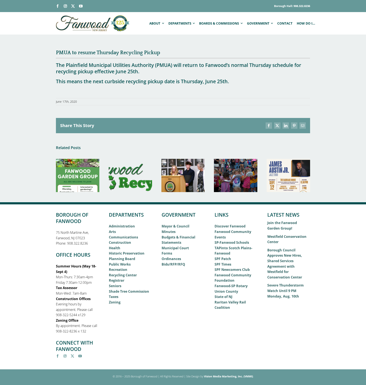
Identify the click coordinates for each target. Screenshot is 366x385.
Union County (226, 291)
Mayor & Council (175, 226)
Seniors (115, 286)
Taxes (113, 296)
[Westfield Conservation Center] (130, 161)
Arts (112, 231)
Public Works (120, 264)
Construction (120, 242)
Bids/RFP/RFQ (173, 264)
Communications (123, 237)
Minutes (169, 231)
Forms (167, 253)
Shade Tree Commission (129, 291)
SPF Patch (223, 258)
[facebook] (58, 6)
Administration (122, 226)
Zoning (115, 302)
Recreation (118, 269)
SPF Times (223, 264)
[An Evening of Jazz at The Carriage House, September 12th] (288, 161)
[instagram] (65, 6)
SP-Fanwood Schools (232, 242)
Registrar (116, 280)
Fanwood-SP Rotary (231, 286)
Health (114, 248)
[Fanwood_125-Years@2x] (93, 17)
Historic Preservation (126, 253)
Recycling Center (123, 275)
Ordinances (171, 258)
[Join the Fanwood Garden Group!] (77, 161)
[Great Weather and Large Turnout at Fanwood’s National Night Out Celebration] (235, 161)
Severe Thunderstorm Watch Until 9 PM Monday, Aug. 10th (285, 290)
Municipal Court (175, 248)
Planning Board (122, 258)
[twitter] (73, 6)
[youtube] (81, 6)
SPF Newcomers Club (232, 269)
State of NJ (223, 296)
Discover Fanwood (230, 226)
